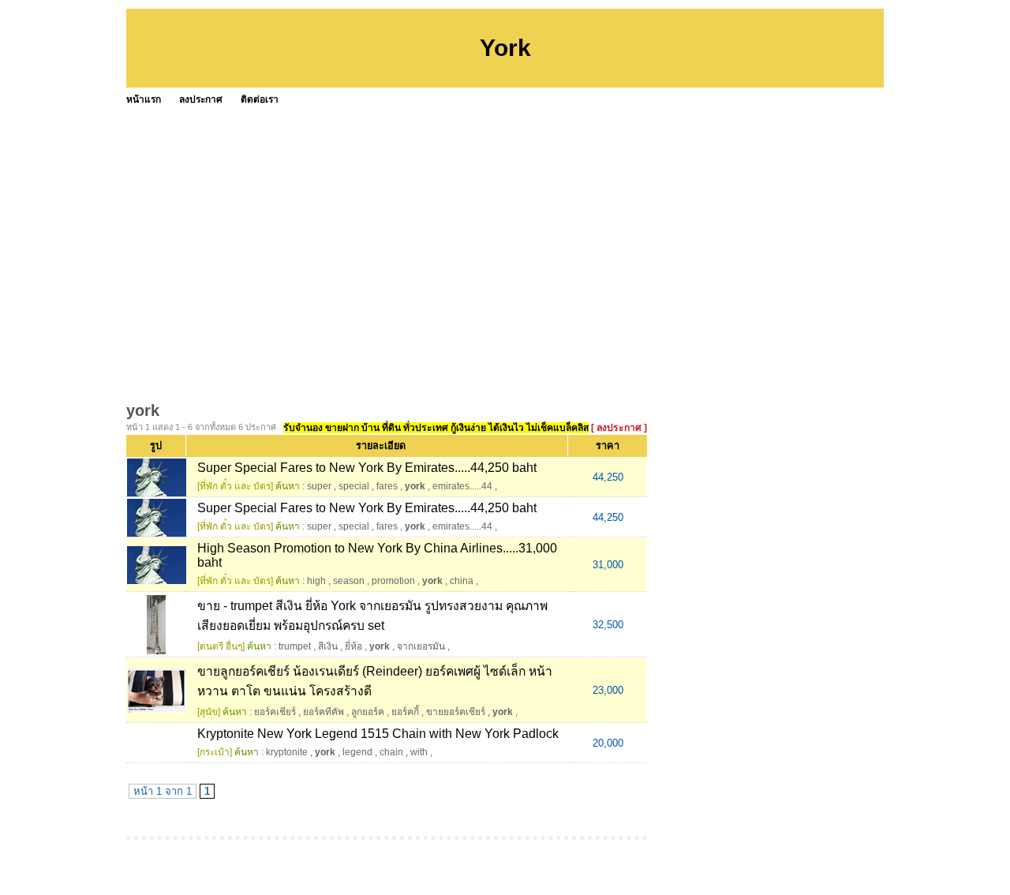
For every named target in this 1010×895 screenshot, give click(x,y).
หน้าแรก (143, 99)
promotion (393, 580)
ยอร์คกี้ (405, 711)
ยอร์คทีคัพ (323, 711)
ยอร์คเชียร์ (275, 711)
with (419, 752)
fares (387, 486)
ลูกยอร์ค (367, 711)
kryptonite (287, 752)
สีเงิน (328, 646)
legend (357, 752)
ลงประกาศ (201, 99)
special (354, 486)
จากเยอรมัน (421, 646)
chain (391, 752)
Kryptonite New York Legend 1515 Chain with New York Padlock (378, 733)
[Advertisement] (505, 228)
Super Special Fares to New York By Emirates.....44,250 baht (367, 467)
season (349, 580)
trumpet (295, 646)
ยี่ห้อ (353, 646)
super (319, 486)
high (316, 580)
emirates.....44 (462, 486)
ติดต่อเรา (260, 99)
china (461, 580)
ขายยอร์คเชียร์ (455, 711)
